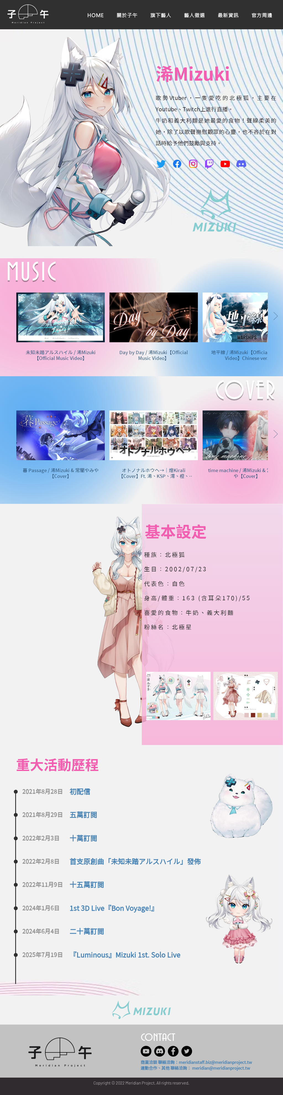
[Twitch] (209, 163)
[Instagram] (193, 163)
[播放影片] (60, 317)
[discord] (159, 1051)
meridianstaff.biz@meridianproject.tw (215, 1062)
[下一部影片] (275, 316)
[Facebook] (177, 163)
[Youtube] (146, 1051)
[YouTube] (225, 163)
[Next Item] (268, 696)
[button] (262, 14)
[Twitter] (161, 163)
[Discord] (241, 163)
